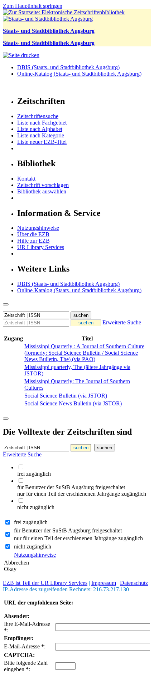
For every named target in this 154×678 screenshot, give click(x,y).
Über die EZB (33, 234)
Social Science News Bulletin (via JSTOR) (73, 403)
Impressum (103, 583)
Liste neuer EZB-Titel (42, 142)
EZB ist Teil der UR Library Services (45, 583)
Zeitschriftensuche (37, 116)
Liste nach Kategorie (40, 135)
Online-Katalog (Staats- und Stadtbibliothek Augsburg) (79, 74)
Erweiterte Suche (121, 322)
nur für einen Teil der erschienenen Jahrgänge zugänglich (78, 538)
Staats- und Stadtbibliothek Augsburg (49, 31)
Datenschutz (134, 583)
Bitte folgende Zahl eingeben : (26, 666)
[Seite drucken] (21, 55)
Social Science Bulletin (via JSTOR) (65, 396)
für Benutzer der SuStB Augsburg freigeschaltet (68, 530)
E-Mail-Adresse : (24, 646)
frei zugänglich (31, 522)
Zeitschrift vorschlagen (43, 185)
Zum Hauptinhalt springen (32, 6)
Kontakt (26, 179)
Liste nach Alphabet (39, 129)
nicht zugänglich (32, 546)
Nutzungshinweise (38, 228)
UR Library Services (40, 247)
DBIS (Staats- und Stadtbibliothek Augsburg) (68, 67)
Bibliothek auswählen (41, 191)
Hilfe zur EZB (33, 241)
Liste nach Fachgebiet (42, 123)
